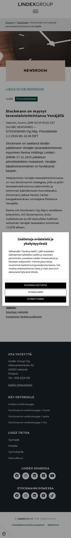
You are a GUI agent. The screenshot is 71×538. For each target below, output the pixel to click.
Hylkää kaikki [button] (35, 292)
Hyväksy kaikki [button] (35, 299)
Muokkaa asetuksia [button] (35, 285)
